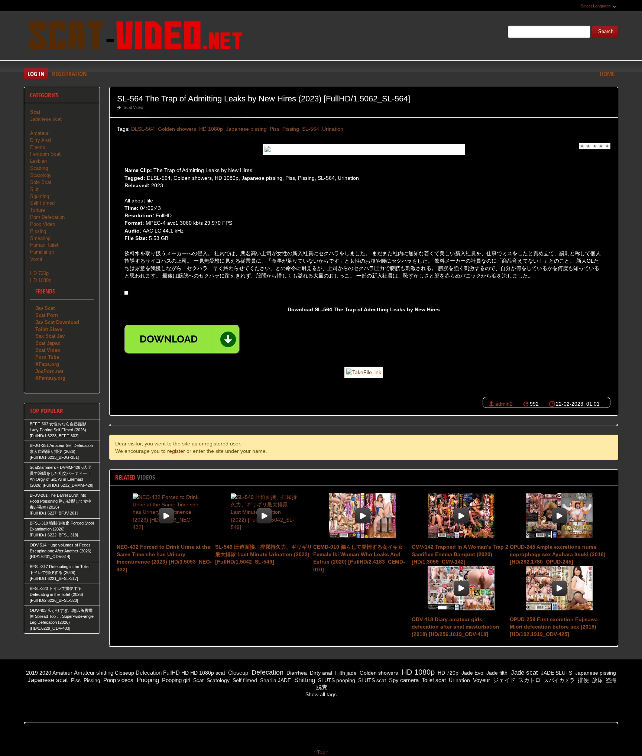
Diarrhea (296, 673)
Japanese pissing (245, 129)
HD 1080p (210, 129)
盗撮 (610, 680)
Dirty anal (320, 673)
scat (220, 673)
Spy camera (403, 680)
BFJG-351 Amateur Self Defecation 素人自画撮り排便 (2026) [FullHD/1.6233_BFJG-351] (61, 451)
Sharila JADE (275, 680)
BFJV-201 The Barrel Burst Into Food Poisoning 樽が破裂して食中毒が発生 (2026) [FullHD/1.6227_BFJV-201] (60, 504)
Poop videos (117, 680)
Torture (37, 210)
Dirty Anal (40, 140)
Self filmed (244, 680)
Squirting (39, 196)
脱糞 (321, 687)
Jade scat (523, 672)
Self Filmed (42, 203)
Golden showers (176, 129)
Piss (273, 129)
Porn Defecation (47, 217)
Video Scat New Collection (135, 36)
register (176, 451)
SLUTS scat (371, 680)
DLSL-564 (143, 129)
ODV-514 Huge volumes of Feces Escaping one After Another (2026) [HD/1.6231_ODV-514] (60, 551)
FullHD (171, 672)
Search (605, 31)
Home (607, 73)
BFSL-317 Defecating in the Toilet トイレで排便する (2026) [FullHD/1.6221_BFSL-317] (60, 572)
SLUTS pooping (336, 680)
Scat (198, 680)
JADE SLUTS (555, 673)
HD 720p (39, 273)
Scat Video (133, 107)
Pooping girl (175, 680)
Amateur (39, 133)
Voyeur (480, 680)
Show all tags (321, 694)
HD (185, 673)
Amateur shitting (93, 672)
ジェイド (503, 680)
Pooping (147, 680)
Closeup (124, 673)
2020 (45, 673)
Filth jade (345, 673)
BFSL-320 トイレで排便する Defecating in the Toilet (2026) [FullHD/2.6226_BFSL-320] (56, 594)
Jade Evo (471, 673)
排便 (582, 680)
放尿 (596, 680)
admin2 (504, 404)
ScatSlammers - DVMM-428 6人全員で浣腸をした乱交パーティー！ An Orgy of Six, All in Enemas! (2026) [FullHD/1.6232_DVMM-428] (61, 476)
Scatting (39, 168)
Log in (36, 73)
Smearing (40, 238)
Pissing (290, 129)
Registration (69, 73)
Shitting (303, 680)
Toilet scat (433, 680)
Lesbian (38, 161)
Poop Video (42, 224)
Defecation (149, 672)
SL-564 (310, 129)
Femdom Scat (45, 154)
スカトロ (529, 680)
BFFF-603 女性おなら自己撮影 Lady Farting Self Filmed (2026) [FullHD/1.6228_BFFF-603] (58, 430)
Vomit (36, 259)
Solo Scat (40, 182)
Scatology (41, 175)
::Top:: (321, 752)
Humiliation (42, 252)
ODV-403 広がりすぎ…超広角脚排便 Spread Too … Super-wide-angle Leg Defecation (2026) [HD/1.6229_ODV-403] (62, 619)
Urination (332, 129)
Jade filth (496, 673)
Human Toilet (44, 245)
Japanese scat (46, 119)
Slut (34, 189)
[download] (182, 339)
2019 (32, 673)
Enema (37, 147)
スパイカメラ (558, 680)
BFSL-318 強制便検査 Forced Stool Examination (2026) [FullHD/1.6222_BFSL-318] (62, 529)
